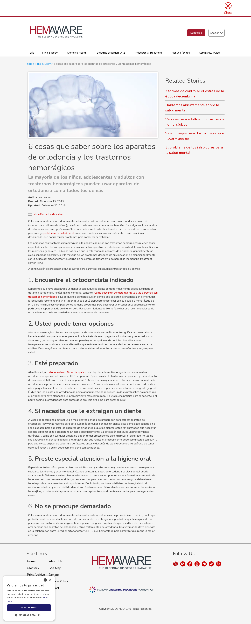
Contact (54, 588)
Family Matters (55, 214)
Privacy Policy (58, 581)
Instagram (182, 563)
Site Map (55, 568)
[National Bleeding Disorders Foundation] (121, 566)
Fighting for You (181, 53)
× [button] (50, 580)
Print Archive (36, 575)
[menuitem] (32, 52)
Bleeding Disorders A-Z (111, 53)
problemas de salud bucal (59, 233)
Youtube (197, 563)
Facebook (189, 563)
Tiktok (211, 563)
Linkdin (204, 563)
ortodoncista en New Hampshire (67, 372)
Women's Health (76, 53)
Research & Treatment (148, 53)
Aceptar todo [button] (29, 607)
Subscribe (196, 33)
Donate (54, 575)
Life (32, 53)
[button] (29, 615)
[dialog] (29, 598)
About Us (55, 561)
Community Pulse (209, 53)
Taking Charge (40, 214)
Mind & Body (50, 53)
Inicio (29, 64)
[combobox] (45, 580)
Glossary (33, 568)
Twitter (175, 563)
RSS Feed (218, 563)
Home (31, 561)
